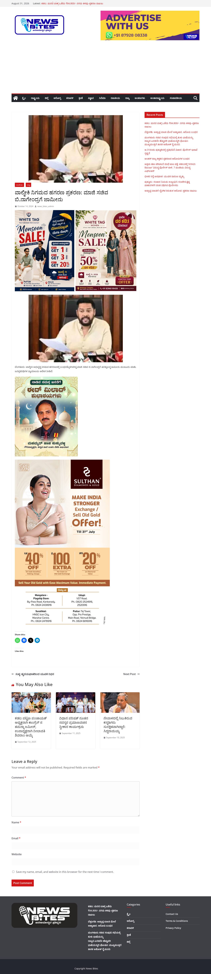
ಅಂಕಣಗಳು (140, 98)
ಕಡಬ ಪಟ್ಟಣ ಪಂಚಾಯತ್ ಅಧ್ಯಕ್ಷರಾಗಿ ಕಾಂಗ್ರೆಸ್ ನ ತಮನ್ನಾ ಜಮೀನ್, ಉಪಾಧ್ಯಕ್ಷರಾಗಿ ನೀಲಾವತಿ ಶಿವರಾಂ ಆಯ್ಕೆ (31, 726)
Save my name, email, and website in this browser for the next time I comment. (65, 872)
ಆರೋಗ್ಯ (57, 98)
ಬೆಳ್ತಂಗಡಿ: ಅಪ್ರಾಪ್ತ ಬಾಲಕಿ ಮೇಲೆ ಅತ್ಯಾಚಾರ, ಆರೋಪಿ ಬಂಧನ (171, 132)
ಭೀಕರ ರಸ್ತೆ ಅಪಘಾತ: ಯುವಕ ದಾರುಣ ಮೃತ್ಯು (164, 176)
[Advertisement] (105, 69)
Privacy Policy (173, 927)
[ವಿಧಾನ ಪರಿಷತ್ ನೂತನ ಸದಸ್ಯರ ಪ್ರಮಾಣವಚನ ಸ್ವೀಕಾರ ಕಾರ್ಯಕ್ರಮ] (75, 694)
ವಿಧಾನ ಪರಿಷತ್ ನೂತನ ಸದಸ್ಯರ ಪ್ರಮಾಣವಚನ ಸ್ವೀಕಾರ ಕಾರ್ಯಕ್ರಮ (73, 722)
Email (16, 838)
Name (16, 822)
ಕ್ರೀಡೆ (81, 98)
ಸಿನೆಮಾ (102, 98)
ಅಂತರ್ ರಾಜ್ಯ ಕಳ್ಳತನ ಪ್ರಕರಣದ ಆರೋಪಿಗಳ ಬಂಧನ (63, 3)
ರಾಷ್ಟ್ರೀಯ (35, 98)
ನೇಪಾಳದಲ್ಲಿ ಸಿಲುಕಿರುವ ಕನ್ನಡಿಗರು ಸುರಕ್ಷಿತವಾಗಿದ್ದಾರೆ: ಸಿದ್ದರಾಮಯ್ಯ (118, 724)
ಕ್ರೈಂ (24, 98)
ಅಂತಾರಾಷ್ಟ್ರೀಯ (157, 98)
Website (17, 854)
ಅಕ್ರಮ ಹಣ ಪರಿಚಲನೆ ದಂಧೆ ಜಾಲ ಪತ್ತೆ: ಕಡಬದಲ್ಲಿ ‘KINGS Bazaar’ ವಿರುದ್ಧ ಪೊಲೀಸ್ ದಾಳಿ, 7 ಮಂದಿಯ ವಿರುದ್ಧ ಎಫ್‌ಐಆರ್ (170, 167)
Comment (19, 777)
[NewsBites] (15, 98)
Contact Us (172, 914)
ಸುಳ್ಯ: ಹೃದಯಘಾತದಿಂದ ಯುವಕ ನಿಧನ (34, 674)
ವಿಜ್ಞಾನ (91, 98)
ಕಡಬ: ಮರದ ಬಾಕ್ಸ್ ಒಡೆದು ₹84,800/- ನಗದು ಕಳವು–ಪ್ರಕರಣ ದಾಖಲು (103, 910)
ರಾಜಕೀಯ (115, 98)
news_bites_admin (45, 206)
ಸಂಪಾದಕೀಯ (176, 98)
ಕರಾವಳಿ (69, 98)
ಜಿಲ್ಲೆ (46, 98)
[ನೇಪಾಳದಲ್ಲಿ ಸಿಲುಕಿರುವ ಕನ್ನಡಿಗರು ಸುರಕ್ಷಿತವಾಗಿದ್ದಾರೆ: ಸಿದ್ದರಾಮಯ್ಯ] (120, 694)
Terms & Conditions (177, 920)
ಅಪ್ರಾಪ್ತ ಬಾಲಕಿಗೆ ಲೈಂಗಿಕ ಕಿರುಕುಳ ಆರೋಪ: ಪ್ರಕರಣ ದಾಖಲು (171, 190)
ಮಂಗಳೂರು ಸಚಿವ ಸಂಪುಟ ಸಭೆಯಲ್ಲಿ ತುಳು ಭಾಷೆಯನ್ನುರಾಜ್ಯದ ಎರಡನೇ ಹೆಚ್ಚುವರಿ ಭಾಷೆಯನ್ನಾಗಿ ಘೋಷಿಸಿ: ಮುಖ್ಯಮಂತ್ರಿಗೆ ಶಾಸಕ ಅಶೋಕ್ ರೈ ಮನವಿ (169, 141)
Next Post (129, 674)
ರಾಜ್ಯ (127, 98)
